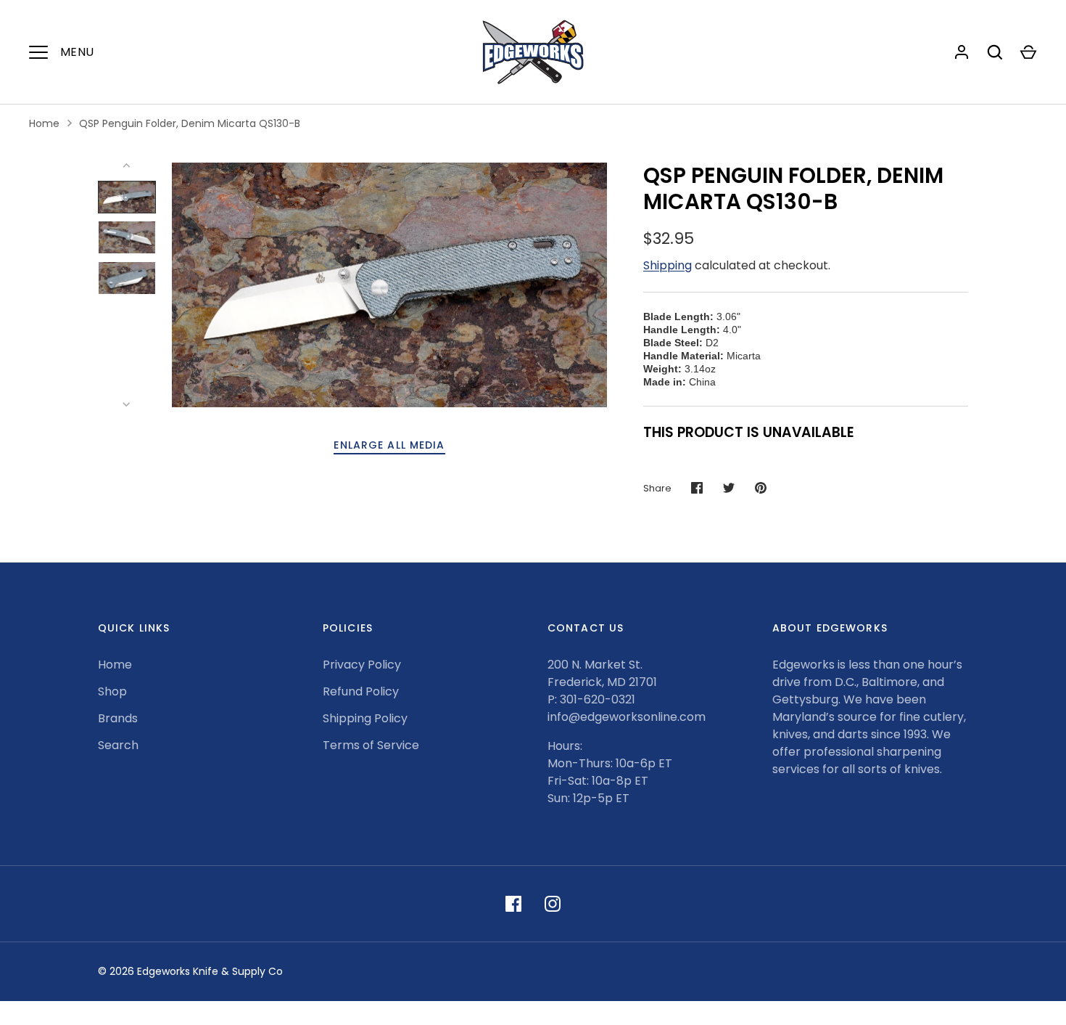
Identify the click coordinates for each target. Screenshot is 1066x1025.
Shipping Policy (365, 718)
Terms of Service (371, 745)
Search (118, 745)
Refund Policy (361, 691)
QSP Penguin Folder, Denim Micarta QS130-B (189, 123)
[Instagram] (553, 904)
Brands (118, 718)
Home (44, 123)
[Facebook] (513, 904)
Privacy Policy (362, 664)
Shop (112, 691)
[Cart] (1028, 52)
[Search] (995, 52)
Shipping (667, 265)
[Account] (962, 52)
